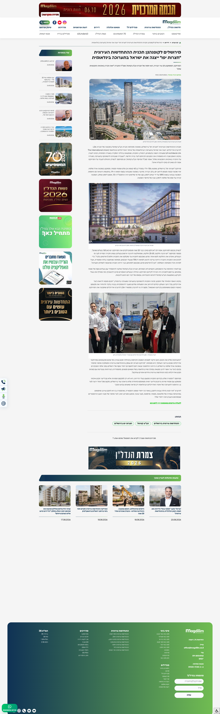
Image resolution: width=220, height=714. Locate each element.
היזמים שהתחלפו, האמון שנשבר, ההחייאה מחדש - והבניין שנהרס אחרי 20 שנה (129, 511)
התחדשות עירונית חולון (121, 637)
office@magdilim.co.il (194, 648)
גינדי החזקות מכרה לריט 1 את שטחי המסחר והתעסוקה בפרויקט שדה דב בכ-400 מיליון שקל (47, 129)
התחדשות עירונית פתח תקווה (118, 639)
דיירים (97, 28)
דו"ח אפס (85, 647)
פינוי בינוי (165, 631)
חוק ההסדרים (83, 655)
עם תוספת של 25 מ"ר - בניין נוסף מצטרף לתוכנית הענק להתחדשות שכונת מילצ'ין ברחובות (47, 80)
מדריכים (62, 28)
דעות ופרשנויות (80, 28)
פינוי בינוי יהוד (164, 645)
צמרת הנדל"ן (139, 34)
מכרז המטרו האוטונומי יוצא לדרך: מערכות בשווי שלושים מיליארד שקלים (46, 96)
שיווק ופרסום (45, 28)
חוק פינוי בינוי (165, 658)
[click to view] (110, 10)
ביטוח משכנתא (83, 645)
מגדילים (165, 665)
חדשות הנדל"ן (174, 28)
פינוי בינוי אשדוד (164, 637)
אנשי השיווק (44, 34)
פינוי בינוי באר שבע (163, 634)
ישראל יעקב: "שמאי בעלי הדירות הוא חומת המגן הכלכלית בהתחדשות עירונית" (166, 511)
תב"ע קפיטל (143, 424)
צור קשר (166, 679)
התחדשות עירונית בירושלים (166, 424)
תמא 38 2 (44, 642)
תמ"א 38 (43, 631)
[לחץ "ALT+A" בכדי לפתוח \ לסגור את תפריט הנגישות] (217, 711)
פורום (167, 671)
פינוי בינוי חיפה (164, 647)
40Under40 (82, 34)
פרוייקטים (165, 655)
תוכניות (166, 650)
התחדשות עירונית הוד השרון (119, 650)
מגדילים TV (132, 28)
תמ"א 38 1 (44, 639)
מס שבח (85, 642)
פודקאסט (176, 34)
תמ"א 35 (85, 653)
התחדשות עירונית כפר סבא (119, 634)
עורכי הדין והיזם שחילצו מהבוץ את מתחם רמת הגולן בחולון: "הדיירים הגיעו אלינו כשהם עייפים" (55, 511)
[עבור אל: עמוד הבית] (172, 22)
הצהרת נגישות (164, 681)
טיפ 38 (45, 637)
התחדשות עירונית (152, 28)
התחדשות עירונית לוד (121, 647)
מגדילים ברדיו (63, 34)
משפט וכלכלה (113, 28)
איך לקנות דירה (83, 639)
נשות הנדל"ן (100, 34)
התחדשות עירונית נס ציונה (119, 642)
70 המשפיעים (119, 34)
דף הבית (175, 43)
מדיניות (166, 653)
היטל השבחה (83, 650)
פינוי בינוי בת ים (164, 639)
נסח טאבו (85, 634)
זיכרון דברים (84, 637)
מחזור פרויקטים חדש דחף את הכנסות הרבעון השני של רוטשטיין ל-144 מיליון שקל (46, 113)
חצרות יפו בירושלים (123, 424)
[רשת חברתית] (65, 22)
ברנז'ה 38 (44, 634)
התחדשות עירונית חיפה (120, 645)
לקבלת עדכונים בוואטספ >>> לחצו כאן (165, 403)
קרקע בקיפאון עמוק (47, 61)
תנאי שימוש (165, 684)
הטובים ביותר (158, 34)
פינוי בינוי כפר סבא (163, 642)
